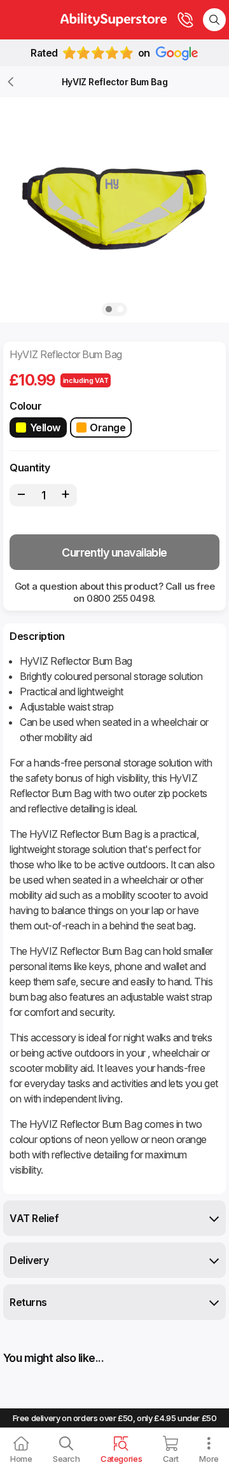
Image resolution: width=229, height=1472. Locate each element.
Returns (28, 1302)
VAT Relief (34, 1218)
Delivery (29, 1260)
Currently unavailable (114, 552)
